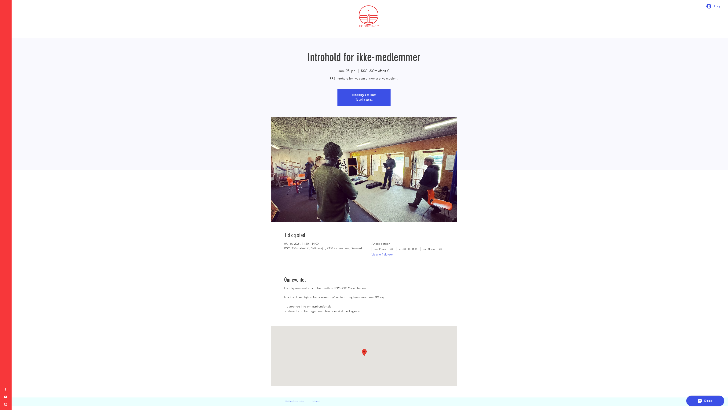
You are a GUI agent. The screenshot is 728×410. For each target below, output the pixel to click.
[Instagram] (6, 404)
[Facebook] (6, 389)
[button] (5, 5)
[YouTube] (6, 397)
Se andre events (364, 99)
